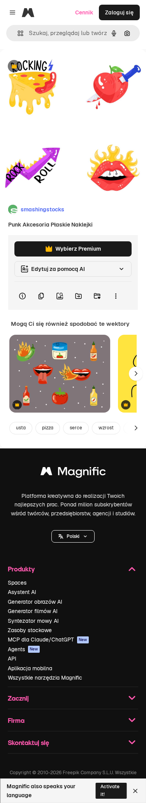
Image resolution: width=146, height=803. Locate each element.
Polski (73, 536)
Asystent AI (22, 592)
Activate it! (110, 790)
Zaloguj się (119, 12)
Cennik (84, 12)
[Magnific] (73, 473)
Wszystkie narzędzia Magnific (45, 677)
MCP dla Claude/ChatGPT (47, 639)
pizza (47, 428)
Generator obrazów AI (35, 601)
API (12, 658)
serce (76, 428)
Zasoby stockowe (30, 630)
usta (21, 428)
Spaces (17, 582)
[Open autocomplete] (17, 33)
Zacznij (18, 698)
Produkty (21, 569)
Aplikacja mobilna (30, 668)
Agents (23, 649)
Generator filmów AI (33, 611)
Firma (16, 720)
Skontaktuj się (28, 742)
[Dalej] (136, 374)
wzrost (106, 428)
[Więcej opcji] (115, 296)
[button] (73, 536)
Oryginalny (54, 66)
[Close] (135, 791)
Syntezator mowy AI (33, 620)
